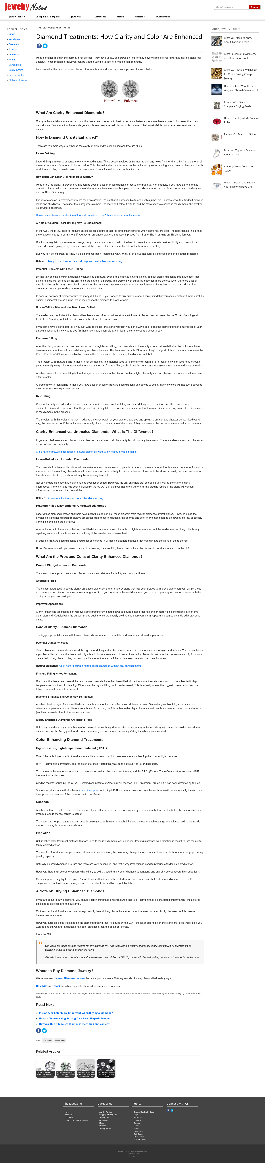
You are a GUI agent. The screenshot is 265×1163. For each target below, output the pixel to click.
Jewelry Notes (141, 1151)
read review (78, 978)
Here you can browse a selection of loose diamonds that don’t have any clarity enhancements (89, 215)
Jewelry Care (77, 16)
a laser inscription (89, 790)
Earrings (13, 49)
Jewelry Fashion (17, 16)
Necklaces (14, 39)
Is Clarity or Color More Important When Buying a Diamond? (76, 1013)
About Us (68, 1115)
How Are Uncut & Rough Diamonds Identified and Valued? (74, 1024)
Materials (140, 16)
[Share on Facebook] (39, 48)
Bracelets (13, 44)
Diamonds (47, 1040)
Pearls (11, 59)
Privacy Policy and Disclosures (76, 1120)
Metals (120, 16)
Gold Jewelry (15, 70)
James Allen (62, 978)
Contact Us (69, 1117)
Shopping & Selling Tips (48, 16)
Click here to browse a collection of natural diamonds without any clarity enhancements (86, 451)
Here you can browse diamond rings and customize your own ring (84, 261)
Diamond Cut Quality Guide (144, 1112)
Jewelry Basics (163, 16)
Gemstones (100, 16)
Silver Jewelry (16, 75)
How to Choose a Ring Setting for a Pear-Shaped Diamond (74, 1018)
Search (254, 7)
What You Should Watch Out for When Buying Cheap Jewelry (240, 74)
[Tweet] (45, 48)
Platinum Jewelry (17, 80)
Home (38, 28)
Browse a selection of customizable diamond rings (75, 498)
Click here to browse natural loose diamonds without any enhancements (100, 665)
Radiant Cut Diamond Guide (240, 134)
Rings (11, 34)
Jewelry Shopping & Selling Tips (56, 28)
